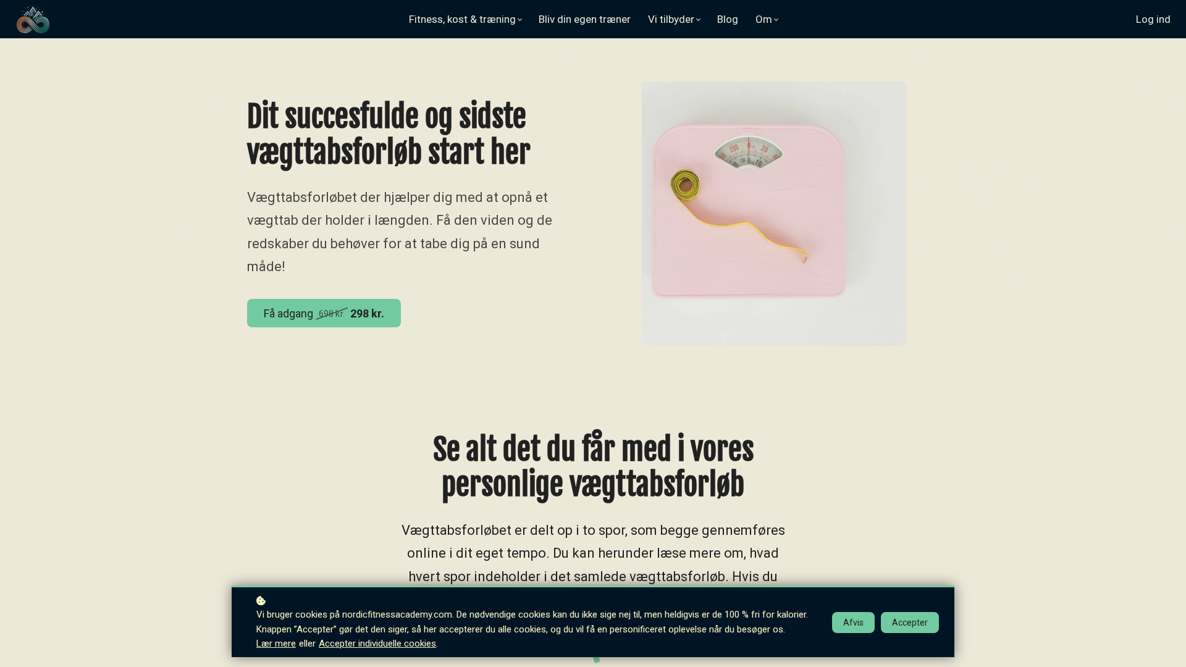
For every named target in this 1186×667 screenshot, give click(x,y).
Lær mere (276, 643)
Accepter (910, 622)
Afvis (853, 622)
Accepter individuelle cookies (377, 643)
